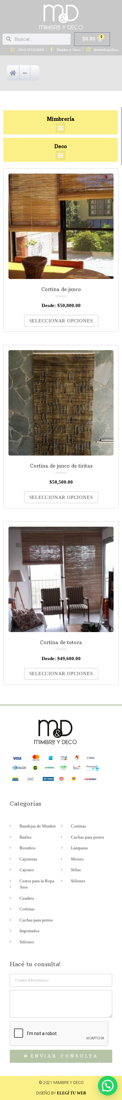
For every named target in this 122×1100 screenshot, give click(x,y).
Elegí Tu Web (71, 1093)
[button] (60, 128)
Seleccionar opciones (61, 320)
